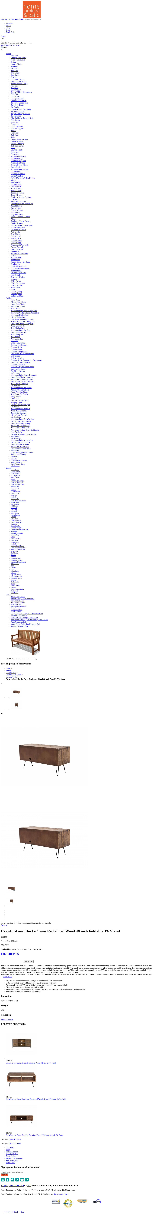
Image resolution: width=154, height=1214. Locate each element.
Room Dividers (16, 195)
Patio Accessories (16, 438)
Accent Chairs (16, 188)
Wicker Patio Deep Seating (21, 421)
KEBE (12, 569)
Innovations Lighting (16, 560)
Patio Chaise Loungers (19, 384)
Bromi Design (15, 513)
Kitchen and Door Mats (20, 245)
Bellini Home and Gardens (18, 500)
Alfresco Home (15, 473)
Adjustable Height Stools (20, 114)
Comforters (15, 124)
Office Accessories (18, 283)
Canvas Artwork (17, 249)
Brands (8, 26)
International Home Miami (18, 562)
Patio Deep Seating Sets (20, 428)
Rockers (14, 458)
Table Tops (15, 94)
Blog (8, 28)
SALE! (8, 595)
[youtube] (22, 1181)
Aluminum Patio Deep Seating (22, 419)
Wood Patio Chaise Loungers (22, 377)
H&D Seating (14, 553)
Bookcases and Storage (19, 84)
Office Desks (16, 281)
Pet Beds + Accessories (19, 254)
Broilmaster (14, 511)
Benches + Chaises (18, 277)
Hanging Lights (16, 402)
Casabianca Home (16, 520)
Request (4, 925)
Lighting (13, 289)
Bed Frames (15, 260)
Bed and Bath (14, 122)
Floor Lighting (16, 294)
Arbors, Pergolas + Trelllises (19, 460)
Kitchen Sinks (16, 171)
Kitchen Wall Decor (18, 156)
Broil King (14, 509)
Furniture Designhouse (17, 546)
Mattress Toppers (17, 128)
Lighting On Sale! (16, 611)
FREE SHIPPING (10, 954)
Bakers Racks (16, 167)
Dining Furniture (17, 98)
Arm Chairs (15, 73)
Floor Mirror (15, 212)
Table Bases (15, 120)
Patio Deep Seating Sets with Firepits (25, 430)
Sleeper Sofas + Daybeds (20, 262)
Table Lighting (16, 291)
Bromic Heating (15, 515)
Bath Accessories (17, 146)
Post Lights (15, 398)
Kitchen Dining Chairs (19, 165)
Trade (8, 30)
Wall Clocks (15, 232)
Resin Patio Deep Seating (20, 426)
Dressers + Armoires (18, 273)
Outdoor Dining (15, 300)
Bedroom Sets (16, 271)
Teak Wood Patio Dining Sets (22, 319)
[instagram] (3, 1181)
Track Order (10, 32)
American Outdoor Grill (17, 484)
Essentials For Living (17, 533)
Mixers (13, 180)
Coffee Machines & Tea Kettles (23, 178)
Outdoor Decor (16, 241)
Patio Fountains (15, 466)
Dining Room (14, 88)
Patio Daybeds (16, 432)
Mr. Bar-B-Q (14, 591)
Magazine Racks (17, 214)
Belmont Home (15, 502)
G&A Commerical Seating (18, 547)
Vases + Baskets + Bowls (20, 217)
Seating (13, 62)
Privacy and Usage (61, 1194)
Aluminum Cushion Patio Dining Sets (25, 313)
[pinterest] (12, 1181)
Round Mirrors (16, 206)
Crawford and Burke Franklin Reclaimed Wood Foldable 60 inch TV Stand (34, 1135)
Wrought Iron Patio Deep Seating (23, 434)
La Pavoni (13, 573)
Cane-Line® (14, 519)
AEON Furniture (15, 472)
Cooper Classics (15, 526)
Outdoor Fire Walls (18, 365)
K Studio (13, 567)
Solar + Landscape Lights (20, 405)
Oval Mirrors (15, 208)
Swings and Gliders (18, 454)
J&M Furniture (15, 564)
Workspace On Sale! (16, 610)
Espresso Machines (18, 174)
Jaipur (12, 566)
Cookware (15, 154)
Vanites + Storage (17, 144)
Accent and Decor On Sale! (18, 606)
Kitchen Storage (17, 158)
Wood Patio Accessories (20, 444)
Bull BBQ (13, 517)
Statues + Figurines (18, 228)
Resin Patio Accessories (20, 447)
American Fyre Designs (17, 481)
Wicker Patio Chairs (18, 302)
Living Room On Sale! (17, 601)
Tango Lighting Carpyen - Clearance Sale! (27, 614)
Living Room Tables (18, 58)
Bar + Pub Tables (17, 105)
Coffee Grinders (17, 176)
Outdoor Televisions (16, 462)
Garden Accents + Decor (18, 464)
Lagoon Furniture (16, 575)
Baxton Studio (15, 499)
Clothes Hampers (17, 141)
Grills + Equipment (18, 343)
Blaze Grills (14, 508)
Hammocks (15, 456)
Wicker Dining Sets (18, 317)
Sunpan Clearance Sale (19, 626)
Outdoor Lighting (16, 396)
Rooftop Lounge (15, 373)
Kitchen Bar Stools (18, 163)
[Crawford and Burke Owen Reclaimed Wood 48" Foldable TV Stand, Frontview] (16, 697)
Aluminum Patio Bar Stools (21, 388)
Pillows (13, 131)
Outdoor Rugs (16, 243)
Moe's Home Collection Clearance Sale (25, 624)
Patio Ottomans (15, 436)
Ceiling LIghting (17, 296)
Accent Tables (16, 191)
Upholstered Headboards (20, 268)
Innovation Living (16, 558)
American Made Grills (17, 482)
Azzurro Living (15, 493)
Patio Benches (15, 406)
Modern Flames (15, 585)
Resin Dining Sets (17, 328)
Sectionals (14, 66)
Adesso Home (15, 470)
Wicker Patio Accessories (20, 442)
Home (8, 668)
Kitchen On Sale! (15, 608)
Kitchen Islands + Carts (19, 169)
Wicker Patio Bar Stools (20, 390)
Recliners (14, 71)
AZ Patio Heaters (15, 491)
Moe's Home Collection (17, 589)
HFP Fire (13, 555)
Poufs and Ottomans (18, 201)
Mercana (13, 580)
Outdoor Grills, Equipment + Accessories (26, 360)
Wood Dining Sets (18, 326)
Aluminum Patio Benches (20, 409)
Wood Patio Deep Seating (20, 423)
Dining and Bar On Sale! (18, 602)
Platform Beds (16, 258)
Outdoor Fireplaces (18, 369)
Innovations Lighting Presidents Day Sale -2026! (29, 620)
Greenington (14, 551)
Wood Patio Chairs (18, 304)
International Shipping (14, 1158)
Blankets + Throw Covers (20, 221)
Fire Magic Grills (15, 538)
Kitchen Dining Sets (18, 161)
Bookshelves (15, 288)
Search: (4, 43)
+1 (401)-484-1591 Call (12, 1185)
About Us (9, 23)
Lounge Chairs (16, 64)
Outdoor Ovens (16, 349)
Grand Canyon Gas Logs (18, 549)
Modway (13, 587)
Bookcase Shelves (17, 193)
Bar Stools (15, 107)
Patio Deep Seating (16, 417)
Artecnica (13, 490)
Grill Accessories (17, 358)
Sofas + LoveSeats (18, 60)
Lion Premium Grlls (16, 576)
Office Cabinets (16, 285)
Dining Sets (15, 96)
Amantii (13, 479)
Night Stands (15, 275)
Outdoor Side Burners (19, 345)
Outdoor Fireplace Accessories (22, 367)
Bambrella (13, 497)
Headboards (15, 264)
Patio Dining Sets (17, 335)
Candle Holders (16, 223)
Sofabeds (14, 68)
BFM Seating (14, 506)
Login (3, 36)
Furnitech (13, 544)
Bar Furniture (16, 116)
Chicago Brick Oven (16, 522)
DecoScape (14, 531)
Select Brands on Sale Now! (19, 615)
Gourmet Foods (16, 150)
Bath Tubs (14, 135)
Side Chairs (15, 75)
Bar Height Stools (17, 111)
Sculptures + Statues (18, 230)
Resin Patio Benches (18, 413)
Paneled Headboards (18, 266)
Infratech (13, 556)
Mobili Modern (15, 582)
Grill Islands (15, 356)
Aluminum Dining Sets (19, 315)
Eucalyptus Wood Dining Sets (22, 324)
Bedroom (13, 255)
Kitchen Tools (16, 184)
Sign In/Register (12, 1160)
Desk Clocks (15, 234)
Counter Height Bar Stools (21, 109)
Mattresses (15, 133)
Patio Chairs (15, 308)
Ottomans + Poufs (17, 79)
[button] (31, 43)
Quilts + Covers (17, 126)
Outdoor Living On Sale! (18, 597)
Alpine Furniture (15, 477)
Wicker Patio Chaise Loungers (22, 381)
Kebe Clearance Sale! (19, 622)
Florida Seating (15, 542)
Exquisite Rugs (15, 535)
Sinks (13, 137)
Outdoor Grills (16, 347)
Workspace (14, 279)
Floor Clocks (15, 236)
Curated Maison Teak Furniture (19, 529)
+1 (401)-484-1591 (8, 45)
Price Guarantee (12, 1152)
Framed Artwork (17, 247)
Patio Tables (15, 337)
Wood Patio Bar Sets (18, 332)
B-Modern (14, 495)
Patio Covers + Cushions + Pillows (21, 448)
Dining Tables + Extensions (21, 92)
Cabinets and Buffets (18, 101)
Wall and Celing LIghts (19, 400)
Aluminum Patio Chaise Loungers (23, 375)
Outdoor (9, 298)
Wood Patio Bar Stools (19, 392)
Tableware (15, 152)
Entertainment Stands (19, 81)
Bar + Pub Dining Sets (19, 103)
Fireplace (14, 86)
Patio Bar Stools (15, 386)
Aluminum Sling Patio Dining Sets (24, 311)
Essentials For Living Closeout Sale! (24, 618)
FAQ (8, 1150)
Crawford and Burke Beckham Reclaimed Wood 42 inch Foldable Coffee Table (36, 1099)
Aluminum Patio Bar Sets (20, 330)
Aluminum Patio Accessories (21, 440)
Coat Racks (15, 199)
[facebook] (7, 1181)
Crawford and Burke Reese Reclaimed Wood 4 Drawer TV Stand (31, 1063)
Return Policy (11, 1156)
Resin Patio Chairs (18, 306)
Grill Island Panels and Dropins (22, 354)
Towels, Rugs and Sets (19, 139)
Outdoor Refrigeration (19, 351)
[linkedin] (27, 1181)
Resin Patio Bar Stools (19, 394)
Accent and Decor (16, 186)
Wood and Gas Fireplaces (20, 362)
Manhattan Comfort (16, 578)
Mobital (13, 584)
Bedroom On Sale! (16, 604)
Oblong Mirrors (16, 210)
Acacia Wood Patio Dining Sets (23, 321)
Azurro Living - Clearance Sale (22, 599)
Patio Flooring (15, 450)
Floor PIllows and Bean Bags (22, 204)
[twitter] (17, 1181)
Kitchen (13, 148)
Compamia (14, 524)
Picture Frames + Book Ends (21, 225)
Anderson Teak (15, 486)
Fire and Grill (14, 341)
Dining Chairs (16, 90)
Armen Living (15, 488)
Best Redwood (15, 504)
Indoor (8, 54)
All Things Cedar (15, 475)
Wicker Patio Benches (19, 415)
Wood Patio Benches (18, 411)
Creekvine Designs (16, 528)
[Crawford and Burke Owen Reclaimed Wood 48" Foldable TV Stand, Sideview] (16, 710)
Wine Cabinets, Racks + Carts (22, 118)
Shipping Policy (12, 1154)
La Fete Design (15, 571)
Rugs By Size (16, 238)
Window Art (15, 251)
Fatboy (13, 537)
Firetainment (14, 540)
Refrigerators (15, 182)
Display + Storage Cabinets (21, 197)
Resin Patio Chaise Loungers (22, 379)
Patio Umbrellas (17, 339)
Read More (7, 977)
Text (17, 45)
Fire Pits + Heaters (18, 371)
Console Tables (11, 677)
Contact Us (10, 1147)
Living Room (14, 56)
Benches (14, 77)
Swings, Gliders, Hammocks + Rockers (22, 452)
